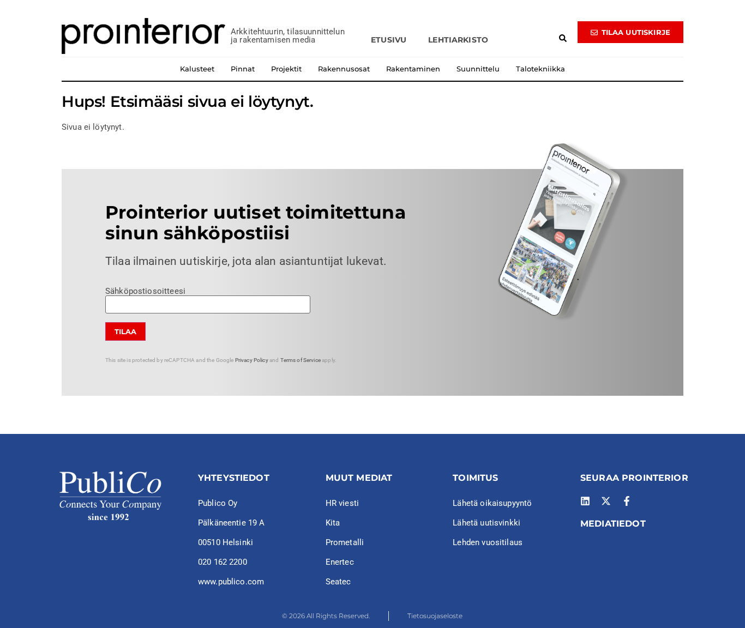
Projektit (286, 68)
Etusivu (388, 40)
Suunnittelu (478, 68)
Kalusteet (197, 68)
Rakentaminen (413, 68)
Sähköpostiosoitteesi (145, 291)
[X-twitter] (606, 501)
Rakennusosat (344, 68)
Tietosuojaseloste (434, 616)
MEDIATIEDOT (613, 523)
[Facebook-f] (627, 501)
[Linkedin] (585, 501)
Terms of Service (300, 360)
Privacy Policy (251, 360)
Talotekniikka (540, 68)
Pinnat (243, 68)
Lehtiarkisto (458, 40)
